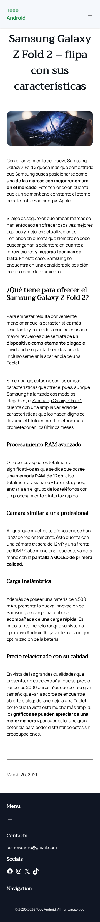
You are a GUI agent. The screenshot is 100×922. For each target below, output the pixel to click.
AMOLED (59, 557)
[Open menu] (90, 14)
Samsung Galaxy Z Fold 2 (57, 400)
